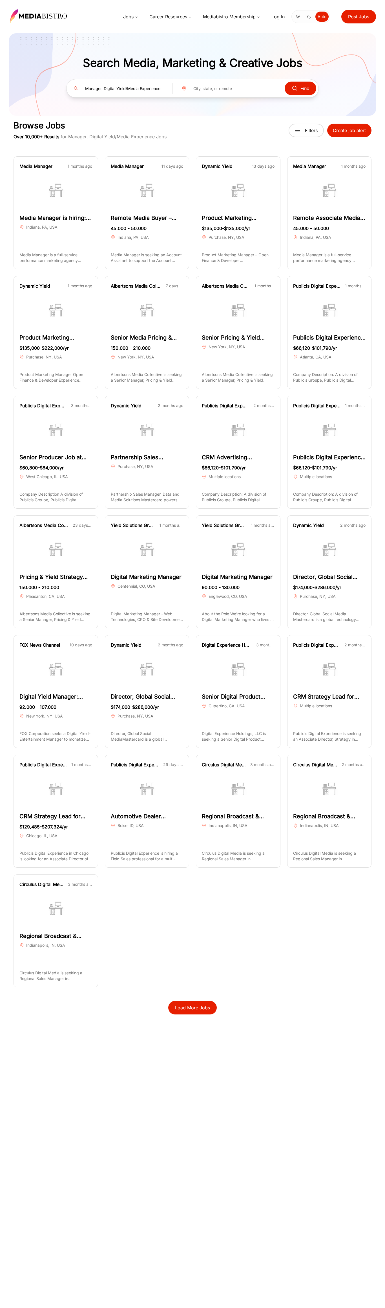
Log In (278, 16)
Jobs (128, 16)
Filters (311, 130)
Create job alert (349, 130)
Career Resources (168, 16)
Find (304, 88)
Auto (322, 16)
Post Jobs (358, 16)
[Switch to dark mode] (309, 17)
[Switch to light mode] (298, 17)
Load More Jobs (192, 1007)
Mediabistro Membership (229, 16)
